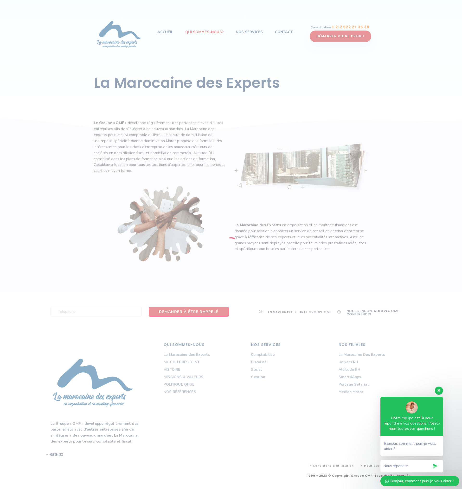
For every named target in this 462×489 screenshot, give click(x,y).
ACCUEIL (165, 32)
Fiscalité (259, 362)
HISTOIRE (172, 369)
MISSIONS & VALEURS (184, 377)
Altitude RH (349, 369)
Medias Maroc (351, 391)
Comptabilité (263, 354)
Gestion (258, 377)
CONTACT (284, 32)
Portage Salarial (354, 384)
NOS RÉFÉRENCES (180, 391)
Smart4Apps (350, 377)
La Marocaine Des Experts (362, 354)
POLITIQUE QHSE (179, 384)
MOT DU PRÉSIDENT (181, 362)
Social (256, 369)
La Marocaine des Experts (187, 354)
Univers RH (348, 362)
